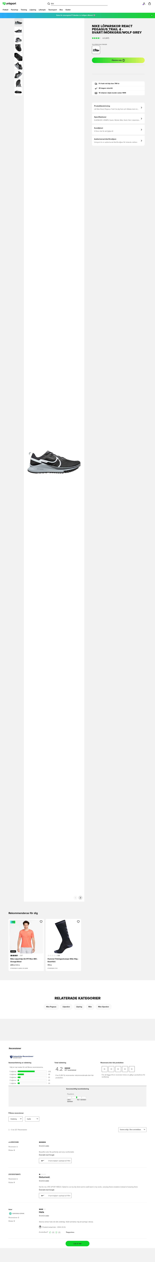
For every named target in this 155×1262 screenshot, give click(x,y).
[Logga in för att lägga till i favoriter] (41, 921)
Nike (90, 1007)
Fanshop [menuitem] (14, 10)
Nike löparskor (103, 1007)
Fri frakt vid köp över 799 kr (109, 83)
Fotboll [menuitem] (5, 10)
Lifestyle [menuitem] (42, 10)
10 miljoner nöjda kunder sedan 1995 (112, 93)
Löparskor (66, 1007)
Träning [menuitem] (24, 10)
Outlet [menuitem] (67, 10)
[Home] (9, 3)
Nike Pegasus (51, 1007)
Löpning (79, 1007)
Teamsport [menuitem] (52, 10)
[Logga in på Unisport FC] (144, 3)
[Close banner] (151, 15)
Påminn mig (117, 60)
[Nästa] (80, 898)
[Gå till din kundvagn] (149, 3)
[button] (18, 31)
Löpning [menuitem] (33, 10)
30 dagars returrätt (106, 88)
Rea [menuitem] (61, 10)
